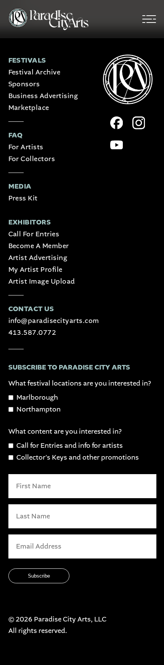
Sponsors (24, 84)
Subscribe (39, 576)
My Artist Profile (35, 269)
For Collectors (31, 159)
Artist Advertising (38, 257)
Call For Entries (33, 234)
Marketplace (28, 107)
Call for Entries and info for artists (69, 445)
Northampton (38, 409)
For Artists (25, 147)
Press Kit (23, 198)
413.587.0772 (32, 332)
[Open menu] (149, 19)
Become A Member (38, 246)
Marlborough (37, 397)
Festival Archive (34, 72)
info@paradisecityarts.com (53, 320)
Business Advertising (43, 96)
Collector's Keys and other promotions (77, 457)
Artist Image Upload (41, 281)
